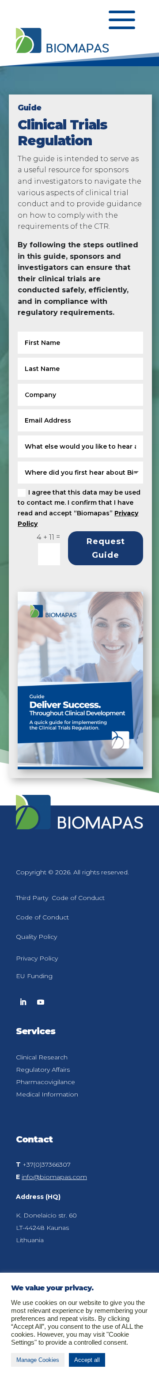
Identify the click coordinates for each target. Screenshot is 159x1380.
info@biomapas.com (54, 1177)
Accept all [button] (87, 1360)
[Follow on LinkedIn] (23, 1002)
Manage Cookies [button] (37, 1360)
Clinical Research (42, 1057)
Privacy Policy (37, 958)
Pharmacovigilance (45, 1082)
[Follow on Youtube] (41, 1002)
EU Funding (34, 976)
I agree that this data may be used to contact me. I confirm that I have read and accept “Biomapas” (79, 508)
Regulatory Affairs (43, 1070)
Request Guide (106, 548)
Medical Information (47, 1094)
